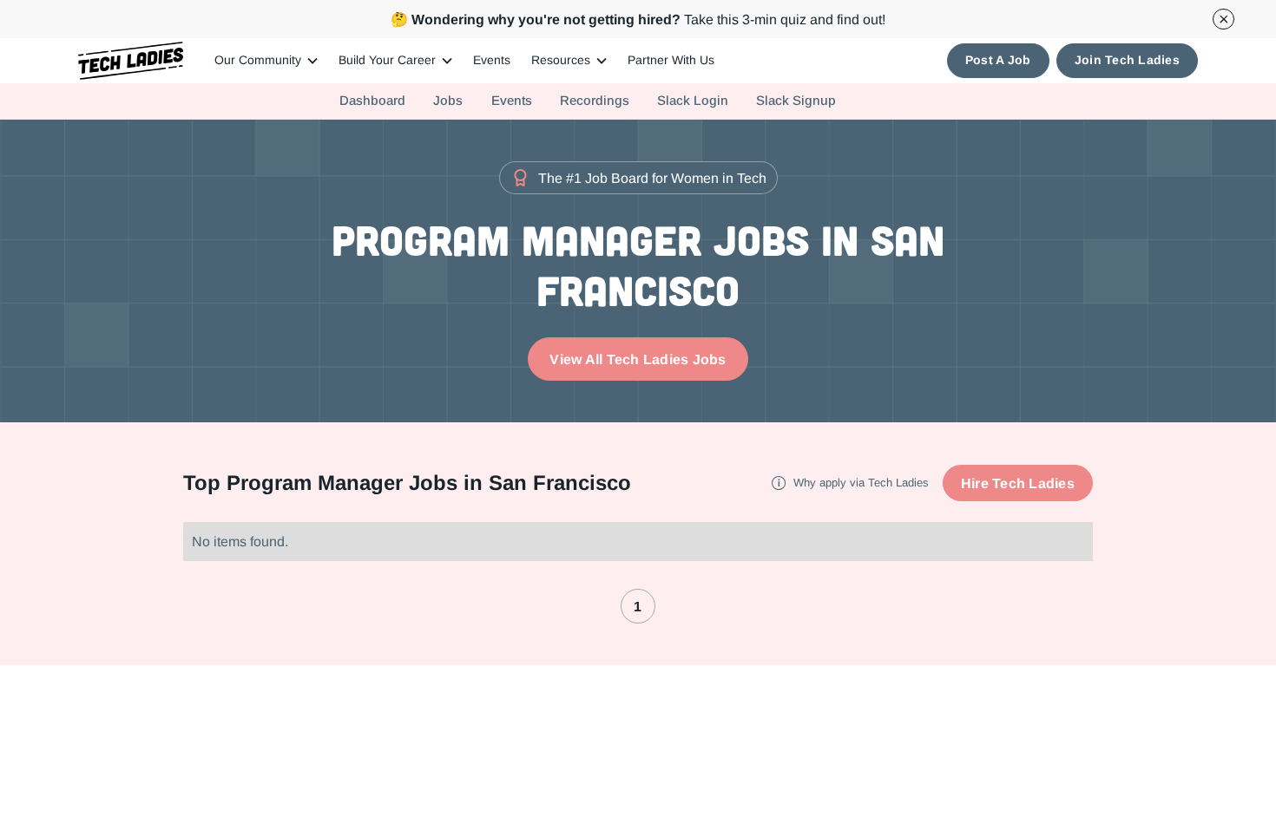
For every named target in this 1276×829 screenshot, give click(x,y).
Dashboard (372, 101)
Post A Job (998, 60)
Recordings (594, 101)
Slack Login (692, 101)
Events (491, 60)
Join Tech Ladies (1127, 60)
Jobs (448, 101)
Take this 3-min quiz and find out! (638, 19)
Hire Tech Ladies (1018, 483)
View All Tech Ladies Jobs (637, 359)
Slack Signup (796, 101)
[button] (266, 60)
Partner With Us (671, 60)
